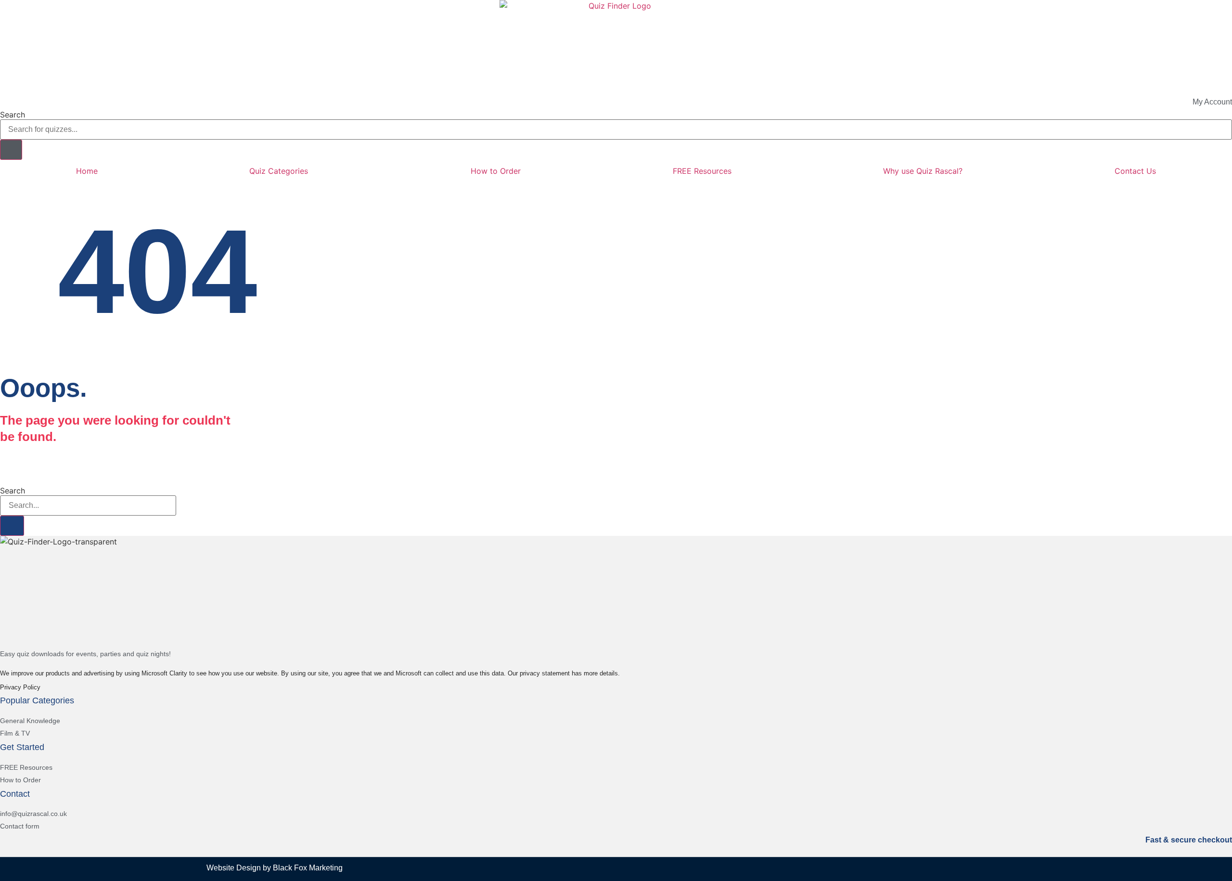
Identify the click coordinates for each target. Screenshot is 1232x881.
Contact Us (1135, 171)
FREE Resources (702, 171)
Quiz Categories (278, 171)
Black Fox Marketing (308, 868)
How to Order (496, 171)
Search (12, 114)
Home (87, 171)
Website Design (233, 868)
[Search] (11, 150)
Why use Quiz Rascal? (922, 171)
